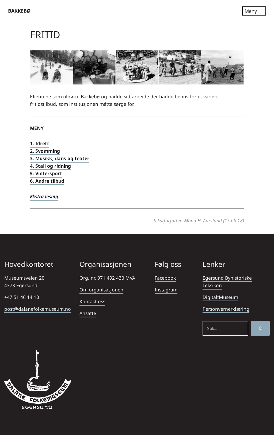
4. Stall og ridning (50, 166)
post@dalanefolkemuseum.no (37, 309)
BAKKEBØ (19, 11)
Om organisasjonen (101, 289)
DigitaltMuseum (220, 297)
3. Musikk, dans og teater (59, 158)
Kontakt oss (92, 301)
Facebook (165, 278)
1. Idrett (39, 143)
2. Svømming (45, 151)
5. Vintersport (46, 173)
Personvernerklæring (226, 309)
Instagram (166, 289)
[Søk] (260, 328)
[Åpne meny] (254, 11)
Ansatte (87, 313)
